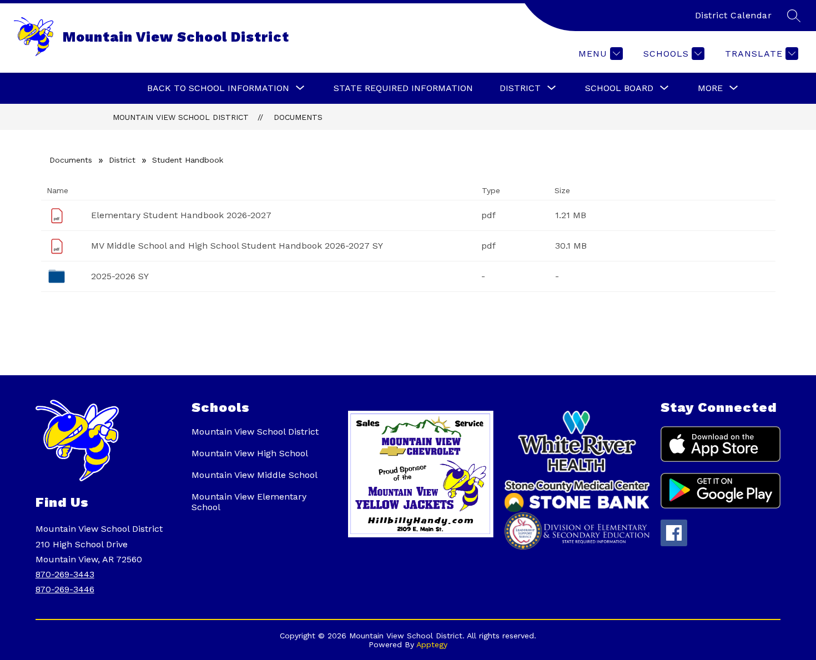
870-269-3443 (65, 574)
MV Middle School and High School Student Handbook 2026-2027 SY (237, 245)
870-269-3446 (65, 589)
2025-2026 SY (120, 276)
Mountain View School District (181, 117)
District (122, 159)
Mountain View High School (250, 453)
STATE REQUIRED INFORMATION (403, 88)
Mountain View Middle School (255, 475)
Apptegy (431, 644)
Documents (298, 117)
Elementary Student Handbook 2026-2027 (181, 215)
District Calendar (733, 15)
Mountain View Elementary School (249, 501)
